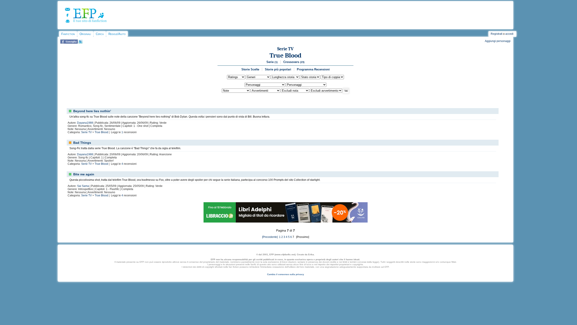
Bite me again (83, 174)
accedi (509, 33)
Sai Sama (83, 186)
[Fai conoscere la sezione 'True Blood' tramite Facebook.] (69, 42)
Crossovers (294, 62)
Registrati (496, 33)
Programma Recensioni (313, 69)
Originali (85, 34)
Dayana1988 (85, 122)
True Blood (286, 55)
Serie (272, 62)
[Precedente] (270, 237)
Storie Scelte (250, 69)
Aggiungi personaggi (498, 41)
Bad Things (82, 142)
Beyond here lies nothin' (92, 111)
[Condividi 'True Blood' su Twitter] (80, 42)
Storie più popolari (278, 69)
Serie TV (285, 48)
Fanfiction (68, 34)
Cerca (100, 34)
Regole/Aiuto (117, 34)
